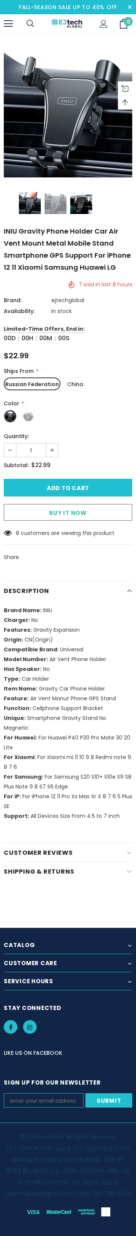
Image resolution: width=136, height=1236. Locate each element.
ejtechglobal (67, 300)
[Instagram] (30, 1027)
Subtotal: (16, 465)
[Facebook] (10, 1027)
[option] (68, 113)
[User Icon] (104, 24)
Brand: (13, 300)
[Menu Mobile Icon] (8, 23)
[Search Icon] (30, 24)
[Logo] (67, 24)
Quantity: (16, 436)
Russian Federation (32, 384)
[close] (129, 7)
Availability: (19, 311)
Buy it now (68, 513)
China (75, 384)
